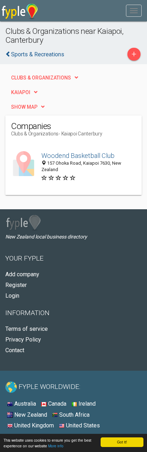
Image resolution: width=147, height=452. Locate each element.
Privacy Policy (23, 339)
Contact (14, 350)
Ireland (86, 403)
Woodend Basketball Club (78, 155)
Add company (22, 274)
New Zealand (30, 414)
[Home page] (20, 11)
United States (82, 425)
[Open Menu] (134, 11)
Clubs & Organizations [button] (41, 78)
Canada (56, 403)
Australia (24, 403)
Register (16, 285)
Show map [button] (24, 107)
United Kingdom (33, 425)
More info (56, 445)
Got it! (122, 442)
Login (12, 295)
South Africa (74, 414)
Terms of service (26, 328)
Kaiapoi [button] (20, 92)
